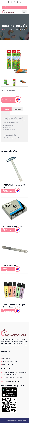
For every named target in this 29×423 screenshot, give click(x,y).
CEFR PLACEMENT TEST (9, 361)
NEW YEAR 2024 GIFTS (9, 364)
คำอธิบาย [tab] (6, 109)
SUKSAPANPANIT (22, 420)
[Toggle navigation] (24, 11)
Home (4, 355)
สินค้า (11, 29)
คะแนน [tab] (5, 113)
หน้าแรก (4, 29)
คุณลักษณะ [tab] (17, 109)
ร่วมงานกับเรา (6, 358)
